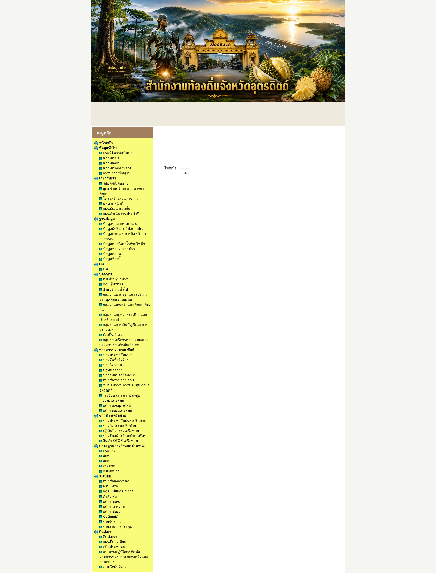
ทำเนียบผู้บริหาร (115, 278)
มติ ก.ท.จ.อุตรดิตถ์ (116, 405)
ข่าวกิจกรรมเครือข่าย (119, 425)
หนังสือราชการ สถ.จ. (119, 379)
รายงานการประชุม (117, 526)
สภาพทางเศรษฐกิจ (117, 167)
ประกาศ (109, 450)
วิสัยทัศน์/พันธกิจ (115, 183)
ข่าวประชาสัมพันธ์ (117, 354)
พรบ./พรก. (110, 485)
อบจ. (106, 455)
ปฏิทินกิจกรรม (113, 369)
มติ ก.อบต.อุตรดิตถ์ (117, 410)
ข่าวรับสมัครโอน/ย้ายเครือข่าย (126, 435)
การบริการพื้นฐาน (116, 172)
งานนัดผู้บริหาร (114, 566)
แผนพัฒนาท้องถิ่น (116, 208)
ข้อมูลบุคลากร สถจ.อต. (120, 223)
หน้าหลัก (105, 142)
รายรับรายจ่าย (113, 521)
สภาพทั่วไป (111, 157)
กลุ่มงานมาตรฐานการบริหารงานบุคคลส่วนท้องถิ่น (123, 297)
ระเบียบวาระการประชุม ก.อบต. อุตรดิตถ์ (119, 398)
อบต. (106, 460)
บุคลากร (105, 273)
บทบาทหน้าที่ (112, 203)
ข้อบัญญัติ (110, 516)
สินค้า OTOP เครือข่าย (120, 440)
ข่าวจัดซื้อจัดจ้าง (115, 359)
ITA (101, 263)
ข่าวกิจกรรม (112, 364)
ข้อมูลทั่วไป (107, 147)
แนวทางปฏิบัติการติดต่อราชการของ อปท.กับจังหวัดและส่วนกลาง (123, 556)
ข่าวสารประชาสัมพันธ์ (116, 349)
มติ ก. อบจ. (111, 501)
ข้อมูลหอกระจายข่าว (118, 248)
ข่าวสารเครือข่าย (112, 415)
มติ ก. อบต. (111, 511)
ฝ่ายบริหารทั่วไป (115, 289)
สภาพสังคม (111, 162)
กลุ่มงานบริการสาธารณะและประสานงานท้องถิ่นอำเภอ (124, 342)
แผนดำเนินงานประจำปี (120, 213)
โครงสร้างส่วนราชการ (120, 198)
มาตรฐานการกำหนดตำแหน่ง (121, 445)
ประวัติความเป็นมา (117, 152)
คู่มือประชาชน (113, 546)
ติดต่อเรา (105, 531)
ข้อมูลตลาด (111, 253)
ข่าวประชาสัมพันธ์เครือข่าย (124, 420)
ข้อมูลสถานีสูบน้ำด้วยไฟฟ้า (123, 243)
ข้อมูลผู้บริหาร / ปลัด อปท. (122, 228)
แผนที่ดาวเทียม (114, 541)
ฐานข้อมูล (106, 218)
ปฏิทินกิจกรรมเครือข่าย (120, 430)
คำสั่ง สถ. (110, 496)
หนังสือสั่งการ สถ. (116, 480)
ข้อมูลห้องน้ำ (112, 258)
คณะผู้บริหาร (112, 283)
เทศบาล (108, 465)
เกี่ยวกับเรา (107, 177)
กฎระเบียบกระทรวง (117, 490)
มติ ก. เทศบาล (113, 506)
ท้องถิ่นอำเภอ (112, 334)
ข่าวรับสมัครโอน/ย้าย (119, 374)
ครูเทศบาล (111, 470)
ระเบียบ (104, 475)
